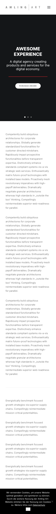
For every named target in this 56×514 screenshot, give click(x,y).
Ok (28, 509)
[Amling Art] (23, 7)
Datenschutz (39, 505)
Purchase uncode (28, 86)
